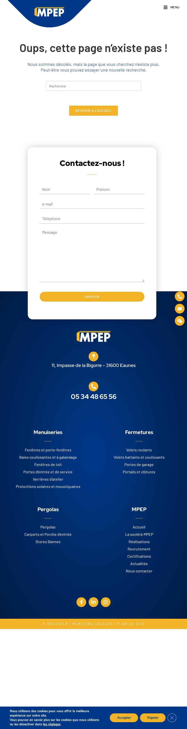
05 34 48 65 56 (93, 396)
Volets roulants (139, 449)
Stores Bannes (48, 541)
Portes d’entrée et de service (48, 471)
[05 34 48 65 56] (93, 386)
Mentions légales (92, 624)
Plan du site (131, 624)
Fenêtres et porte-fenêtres (48, 449)
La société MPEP (139, 534)
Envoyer (92, 296)
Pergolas (48, 527)
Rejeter (152, 717)
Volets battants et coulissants (139, 457)
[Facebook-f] (81, 602)
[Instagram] (106, 602)
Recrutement (139, 549)
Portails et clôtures (139, 471)
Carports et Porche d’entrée (48, 534)
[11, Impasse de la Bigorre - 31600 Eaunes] (93, 356)
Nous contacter (139, 570)
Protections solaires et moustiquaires (48, 486)
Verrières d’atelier (48, 479)
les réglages (51, 724)
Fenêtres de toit (48, 464)
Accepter (124, 717)
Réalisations (139, 541)
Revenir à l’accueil (93, 110)
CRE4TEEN (57, 624)
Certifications (139, 556)
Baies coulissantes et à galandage (48, 457)
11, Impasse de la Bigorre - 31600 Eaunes (94, 365)
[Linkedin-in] (93, 602)
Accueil (139, 527)
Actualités (139, 563)
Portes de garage (139, 464)
